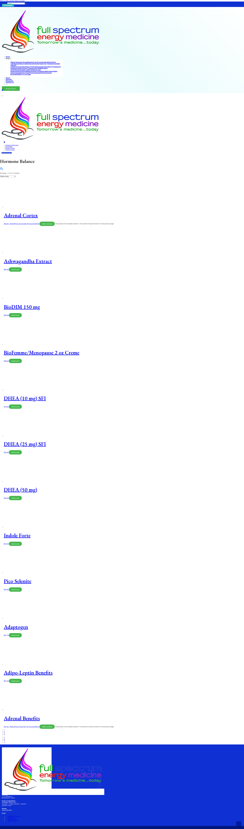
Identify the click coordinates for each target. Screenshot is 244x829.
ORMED (39, 68)
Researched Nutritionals (19, 71)
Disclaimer (8, 147)
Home (8, 57)
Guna (31, 64)
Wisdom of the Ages (24, 74)
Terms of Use (9, 150)
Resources (9, 81)
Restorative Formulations (36, 71)
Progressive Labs (35, 70)
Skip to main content (7, 1)
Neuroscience (41, 67)
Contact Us (10, 82)
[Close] (6, 84)
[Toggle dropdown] (10, 59)
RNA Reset (49, 71)
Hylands (35, 64)
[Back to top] (238, 823)
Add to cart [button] (15, 269)
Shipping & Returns (11, 145)
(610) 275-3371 (11, 88)
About (8, 78)
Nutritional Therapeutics (28, 68)
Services (9, 79)
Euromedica (25, 64)
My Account (8, 5)
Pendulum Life (24, 70)
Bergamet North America (36, 62)
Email (4, 813)
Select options (47, 224)
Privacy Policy (10, 148)
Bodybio (48, 62)
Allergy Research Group (18, 62)
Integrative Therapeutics (47, 64)
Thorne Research (36, 73)
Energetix (17, 64)
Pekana (16, 70)
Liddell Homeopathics (18, 67)
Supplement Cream (23, 73)
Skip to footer (20, 1)
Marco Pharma (31, 67)
